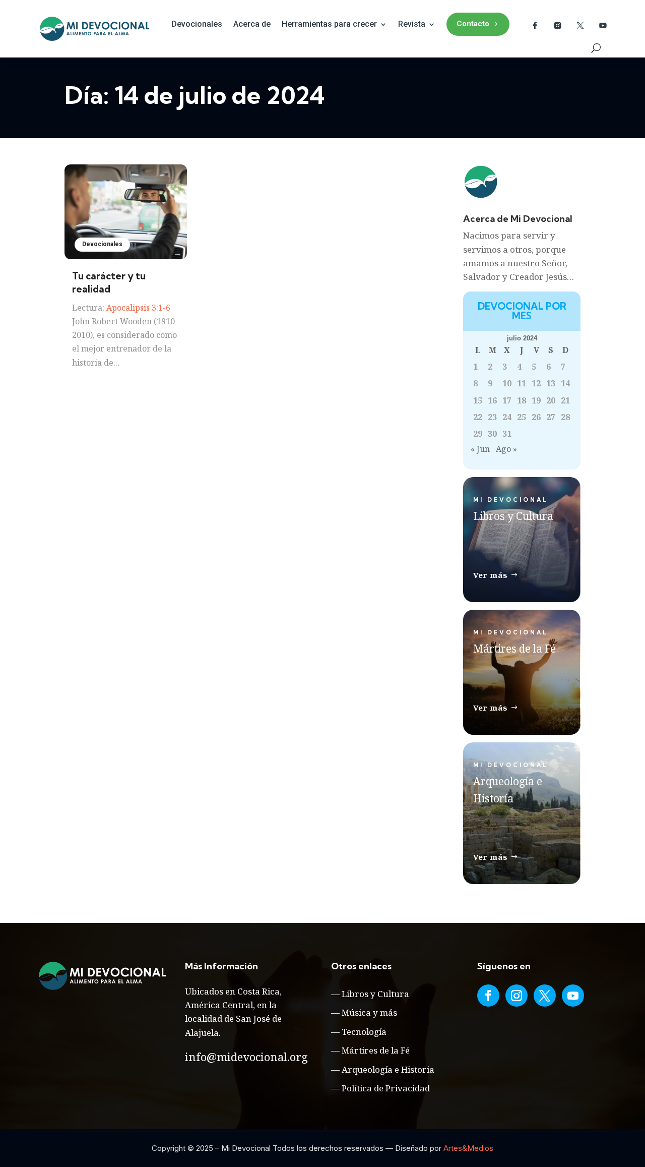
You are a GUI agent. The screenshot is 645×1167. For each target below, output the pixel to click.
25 (521, 417)
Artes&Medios (468, 1148)
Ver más (490, 575)
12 (536, 383)
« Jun (480, 448)
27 (550, 417)
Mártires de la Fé (376, 1050)
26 (536, 417)
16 (492, 400)
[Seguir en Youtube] (573, 995)
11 (521, 383)
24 (506, 417)
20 (550, 400)
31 (506, 433)
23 (492, 417)
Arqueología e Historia (388, 1069)
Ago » (506, 448)
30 (492, 433)
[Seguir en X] (545, 995)
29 (477, 433)
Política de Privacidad (386, 1088)
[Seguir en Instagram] (516, 995)
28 (565, 417)
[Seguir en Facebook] (488, 995)
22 (477, 417)
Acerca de (252, 24)
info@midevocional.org (246, 1056)
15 (477, 400)
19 (536, 400)
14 (565, 383)
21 (565, 400)
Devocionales (196, 24)
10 (506, 383)
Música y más (369, 1012)
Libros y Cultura (375, 994)
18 (521, 400)
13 (550, 383)
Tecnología (364, 1031)
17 (506, 400)
